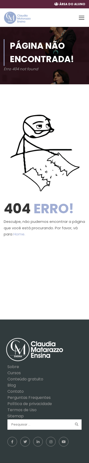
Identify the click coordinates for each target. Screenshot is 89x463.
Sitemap (15, 416)
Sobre (13, 367)
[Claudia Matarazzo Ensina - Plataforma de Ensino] (17, 17)
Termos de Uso (22, 410)
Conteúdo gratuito (25, 379)
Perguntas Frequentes (29, 397)
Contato (15, 391)
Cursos (14, 373)
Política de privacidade (29, 404)
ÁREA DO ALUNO (72, 4)
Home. (19, 234)
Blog (11, 385)
